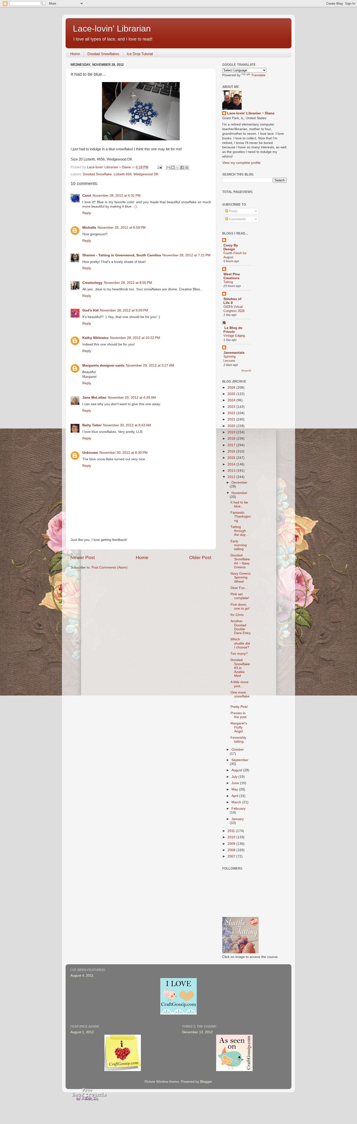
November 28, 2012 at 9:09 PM (124, 310)
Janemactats (234, 352)
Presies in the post (238, 715)
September (239, 760)
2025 (232, 394)
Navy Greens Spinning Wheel (240, 577)
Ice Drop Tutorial (140, 54)
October (237, 749)
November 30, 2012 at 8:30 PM (124, 452)
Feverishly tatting (238, 739)
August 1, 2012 (82, 1032)
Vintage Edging (234, 335)
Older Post (200, 557)
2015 (232, 458)
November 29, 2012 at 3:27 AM (150, 365)
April (235, 796)
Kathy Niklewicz (95, 338)
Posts (233, 211)
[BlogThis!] (172, 167)
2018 (232, 438)
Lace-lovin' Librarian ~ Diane (250, 113)
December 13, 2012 (197, 1032)
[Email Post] (159, 167)
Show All (246, 370)
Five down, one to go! (240, 606)
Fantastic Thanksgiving (240, 516)
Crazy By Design (230, 247)
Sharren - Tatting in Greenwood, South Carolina (121, 255)
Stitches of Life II (232, 301)
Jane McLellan (94, 397)
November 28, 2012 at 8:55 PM (128, 283)
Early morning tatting (238, 545)
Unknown (90, 452)
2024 (232, 400)
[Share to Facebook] (182, 167)
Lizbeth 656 (123, 174)
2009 (232, 844)
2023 (232, 407)
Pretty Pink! (239, 707)
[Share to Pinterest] (186, 167)
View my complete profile (241, 163)
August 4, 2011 (82, 975)
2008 (232, 850)
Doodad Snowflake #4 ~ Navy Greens (240, 561)
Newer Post (82, 557)
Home (75, 54)
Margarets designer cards (103, 365)
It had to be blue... (239, 504)
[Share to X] (177, 167)
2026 (232, 387)
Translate (258, 75)
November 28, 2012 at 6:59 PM (122, 227)
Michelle (89, 227)
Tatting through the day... (239, 531)
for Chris (237, 615)
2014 (232, 464)
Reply (86, 213)
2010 (232, 837)
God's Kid (90, 310)
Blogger (206, 1081)
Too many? (239, 653)
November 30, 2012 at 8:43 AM (127, 425)
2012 (232, 477)
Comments (237, 219)
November (239, 493)
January (237, 819)
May (235, 789)
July (234, 777)
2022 (232, 413)
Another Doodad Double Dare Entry (240, 627)
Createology (92, 283)
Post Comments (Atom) (110, 567)
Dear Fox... (239, 588)
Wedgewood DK (146, 174)
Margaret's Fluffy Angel (238, 727)
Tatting (228, 282)
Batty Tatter (92, 425)
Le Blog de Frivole (232, 330)
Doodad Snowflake (97, 174)
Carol (86, 195)
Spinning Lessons (229, 358)
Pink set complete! (239, 596)
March (236, 802)
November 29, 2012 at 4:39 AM (132, 397)
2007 (232, 856)
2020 (232, 426)
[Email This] (168, 167)
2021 (232, 419)
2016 (232, 451)
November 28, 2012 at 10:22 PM (135, 338)
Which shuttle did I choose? (240, 643)
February (238, 808)
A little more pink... (239, 684)
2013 (232, 470)
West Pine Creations (231, 276)
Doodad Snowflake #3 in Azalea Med (240, 668)
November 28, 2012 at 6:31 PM (117, 195)
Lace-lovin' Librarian (112, 29)
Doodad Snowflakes (103, 54)
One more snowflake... (240, 696)
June (235, 783)
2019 (232, 432)
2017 (232, 445)
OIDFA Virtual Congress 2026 (234, 309)
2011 (232, 831)
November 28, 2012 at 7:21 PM (186, 255)
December (239, 482)
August (237, 770)
